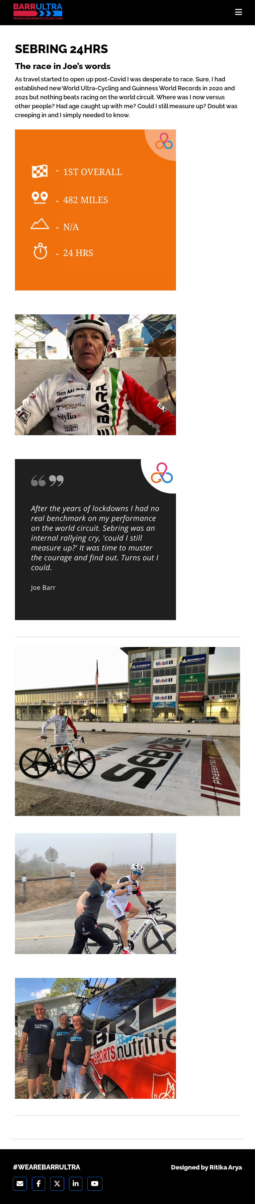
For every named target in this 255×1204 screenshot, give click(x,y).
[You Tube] (94, 1184)
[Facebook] (38, 1184)
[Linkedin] (75, 1184)
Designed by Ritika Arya (206, 1167)
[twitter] (57, 1184)
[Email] (20, 1184)
